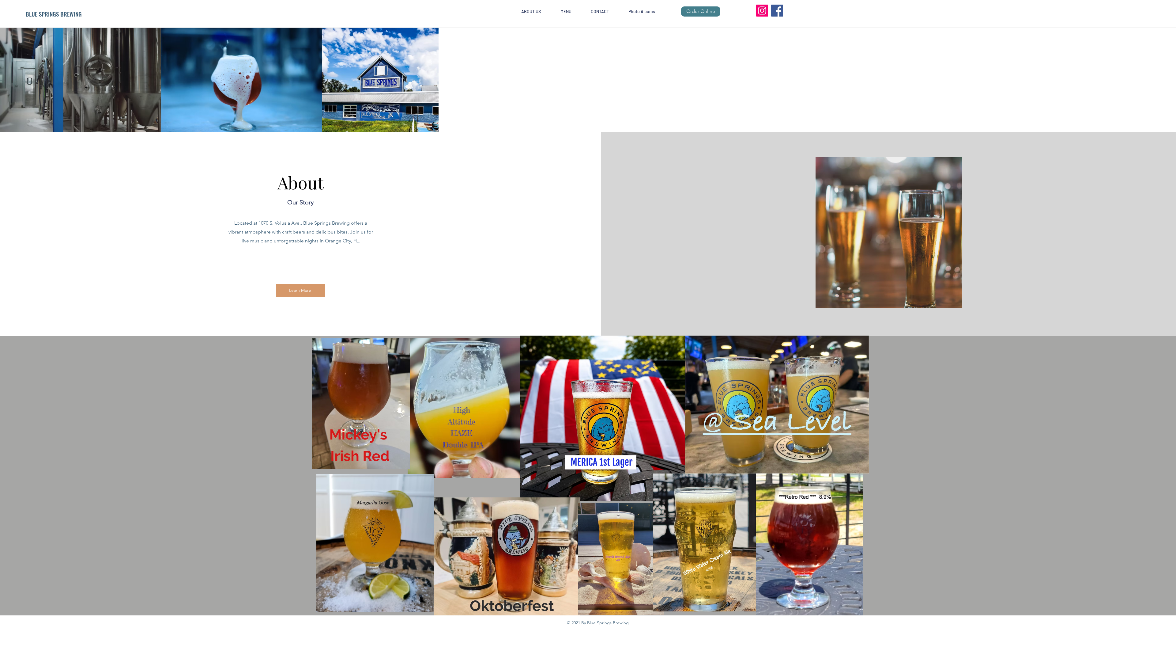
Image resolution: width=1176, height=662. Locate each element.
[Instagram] (762, 11)
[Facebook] (777, 11)
